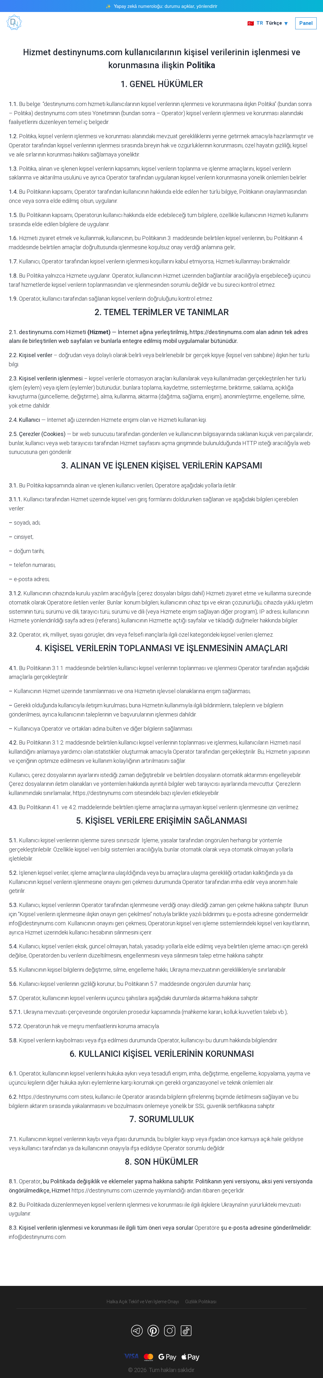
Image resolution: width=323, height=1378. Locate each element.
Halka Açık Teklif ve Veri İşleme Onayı (143, 1301)
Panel (306, 23)
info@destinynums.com (37, 923)
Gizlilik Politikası (200, 1301)
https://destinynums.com (222, 332)
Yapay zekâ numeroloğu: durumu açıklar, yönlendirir (165, 6)
